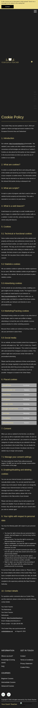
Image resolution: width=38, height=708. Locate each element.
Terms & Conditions (26, 660)
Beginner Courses (7, 678)
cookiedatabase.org (7, 631)
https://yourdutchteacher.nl (17, 143)
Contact (7, 6)
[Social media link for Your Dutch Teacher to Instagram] (3, 694)
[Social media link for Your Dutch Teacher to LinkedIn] (9, 694)
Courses (35, 107)
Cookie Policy (25, 667)
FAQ (2, 666)
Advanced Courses (7, 686)
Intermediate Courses (8, 682)
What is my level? (35, 96)
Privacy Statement (26, 663)
